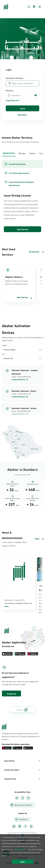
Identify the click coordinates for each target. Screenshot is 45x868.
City (3, 354)
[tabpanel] (22, 196)
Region (4, 345)
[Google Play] (20, 654)
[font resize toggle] (22, 797)
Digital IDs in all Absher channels (12, 484)
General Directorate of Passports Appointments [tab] (21, 183)
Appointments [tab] (9, 153)
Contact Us (11, 693)
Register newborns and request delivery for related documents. (16, 282)
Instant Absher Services (17, 137)
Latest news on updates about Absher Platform (14, 543)
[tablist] (22, 153)
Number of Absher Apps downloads (32, 498)
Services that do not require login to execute (20, 141)
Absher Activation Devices (16, 328)
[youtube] (13, 826)
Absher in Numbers (22, 469)
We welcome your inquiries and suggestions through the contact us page (20, 683)
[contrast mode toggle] (16, 797)
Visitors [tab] (32, 153)
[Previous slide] (12, 57)
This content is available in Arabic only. (18, 605)
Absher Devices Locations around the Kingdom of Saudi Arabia (22, 339)
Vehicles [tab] (21, 153)
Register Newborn (14, 276)
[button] (22, 374)
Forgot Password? (12, 100)
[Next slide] (31, 57)
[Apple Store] (7, 654)
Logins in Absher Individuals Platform (12, 498)
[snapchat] (31, 826)
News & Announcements (12, 535)
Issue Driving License (17, 195)
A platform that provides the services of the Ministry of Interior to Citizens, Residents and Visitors (20, 736)
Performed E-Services (32, 484)
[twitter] (19, 826)
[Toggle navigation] (39, 6)
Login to (19, 709)
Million (16, 491)
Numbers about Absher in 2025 (22, 475)
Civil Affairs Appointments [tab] (19, 173)
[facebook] (25, 826)
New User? (22, 114)
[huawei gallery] (32, 654)
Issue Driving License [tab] (17, 164)
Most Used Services (8, 251)
